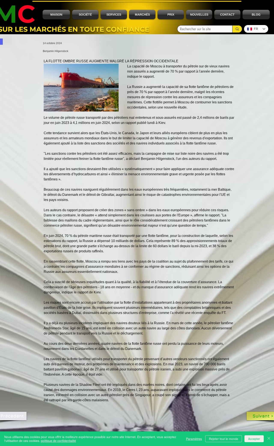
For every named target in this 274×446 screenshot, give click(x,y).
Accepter (254, 439)
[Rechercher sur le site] (237, 29)
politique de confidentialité (58, 441)
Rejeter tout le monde (223, 439)
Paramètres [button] (194, 439)
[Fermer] (268, 439)
